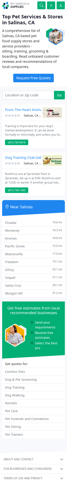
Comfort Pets (15, 371)
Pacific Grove (33, 246)
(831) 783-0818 (16, 142)
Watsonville (33, 254)
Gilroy (33, 269)
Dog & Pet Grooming (21, 379)
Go (59, 95)
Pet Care (11, 411)
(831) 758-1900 (16, 190)
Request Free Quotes (33, 78)
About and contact (19, 459)
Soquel (33, 277)
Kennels (11, 403)
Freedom (33, 262)
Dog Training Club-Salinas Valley (31, 157)
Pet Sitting (13, 426)
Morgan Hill (33, 293)
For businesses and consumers (28, 469)
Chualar (33, 222)
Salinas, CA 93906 (35, 163)
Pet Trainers (14, 434)
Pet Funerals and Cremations (27, 419)
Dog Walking (14, 395)
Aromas (33, 238)
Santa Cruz (33, 285)
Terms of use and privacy (23, 478)
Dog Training (14, 387)
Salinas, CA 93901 (35, 115)
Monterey (33, 230)
